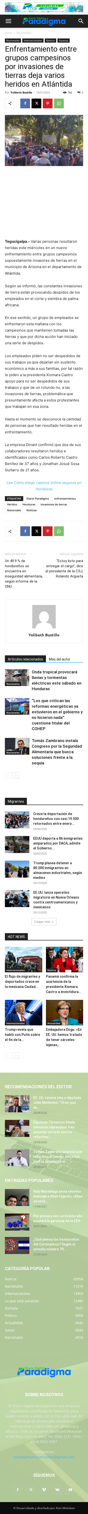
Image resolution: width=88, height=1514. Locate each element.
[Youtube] (70, 1490)
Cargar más (42, 922)
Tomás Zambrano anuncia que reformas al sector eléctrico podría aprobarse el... (57, 1156)
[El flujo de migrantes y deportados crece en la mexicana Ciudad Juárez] (23, 959)
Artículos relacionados (25, 659)
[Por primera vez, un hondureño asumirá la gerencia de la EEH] (17, 1222)
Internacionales (33, 40)
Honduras (28, 504)
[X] (36, 103)
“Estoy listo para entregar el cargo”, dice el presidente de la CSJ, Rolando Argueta (64, 568)
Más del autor (59, 659)
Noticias (31, 510)
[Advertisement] (44, 202)
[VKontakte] (57, 1490)
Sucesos (63, 40)
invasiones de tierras (54, 504)
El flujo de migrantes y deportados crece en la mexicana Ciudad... (22, 982)
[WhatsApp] (59, 103)
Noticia (50, 40)
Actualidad (53, 1023)
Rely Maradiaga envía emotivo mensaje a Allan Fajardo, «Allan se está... (58, 1196)
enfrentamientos (65, 498)
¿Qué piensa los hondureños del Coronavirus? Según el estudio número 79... (56, 1244)
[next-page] (16, 775)
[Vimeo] (44, 1490)
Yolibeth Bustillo (21, 92)
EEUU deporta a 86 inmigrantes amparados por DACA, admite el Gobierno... (58, 843)
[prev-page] (8, 775)
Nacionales (24, 33)
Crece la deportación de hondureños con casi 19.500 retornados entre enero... (56, 819)
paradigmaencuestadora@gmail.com (44, 1457)
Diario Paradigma (37, 498)
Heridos (12, 504)
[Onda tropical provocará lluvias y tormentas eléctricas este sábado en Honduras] (17, 677)
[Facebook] (25, 103)
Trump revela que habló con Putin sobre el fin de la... (22, 1035)
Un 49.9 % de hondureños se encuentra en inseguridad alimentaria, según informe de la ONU (24, 574)
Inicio (8, 33)
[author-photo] (44, 628)
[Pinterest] (48, 103)
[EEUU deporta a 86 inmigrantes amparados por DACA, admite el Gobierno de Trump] (17, 844)
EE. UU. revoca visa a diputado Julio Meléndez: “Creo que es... (57, 1102)
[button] (8, 21)
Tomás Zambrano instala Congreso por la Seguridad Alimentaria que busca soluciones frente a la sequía (57, 751)
